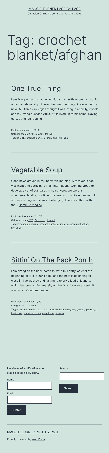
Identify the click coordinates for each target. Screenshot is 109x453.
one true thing (60, 137)
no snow (70, 224)
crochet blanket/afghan (39, 137)
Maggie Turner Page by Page (55, 9)
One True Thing (36, 88)
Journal (49, 133)
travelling (16, 227)
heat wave (16, 313)
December (39, 220)
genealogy (91, 309)
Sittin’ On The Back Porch (52, 260)
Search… (64, 368)
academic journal (29, 224)
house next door (32, 313)
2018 (31, 133)
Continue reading (30, 118)
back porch (43, 309)
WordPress (38, 439)
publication (82, 224)
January (39, 133)
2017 (30, 220)
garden (80, 309)
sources (59, 313)
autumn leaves (27, 309)
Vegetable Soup (36, 170)
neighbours (48, 313)
